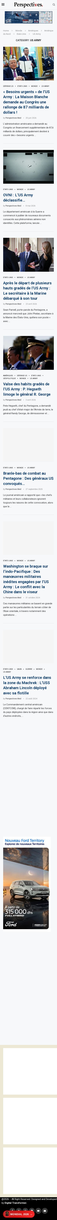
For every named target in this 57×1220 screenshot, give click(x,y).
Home (6, 30)
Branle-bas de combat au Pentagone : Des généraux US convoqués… (28, 478)
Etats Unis (21, 34)
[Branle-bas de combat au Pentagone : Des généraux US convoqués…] (28, 445)
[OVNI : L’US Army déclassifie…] (28, 167)
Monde (19, 30)
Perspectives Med (13, 118)
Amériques (33, 30)
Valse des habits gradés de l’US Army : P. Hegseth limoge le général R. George (27, 389)
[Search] (53, 4)
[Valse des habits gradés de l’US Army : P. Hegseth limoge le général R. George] (28, 353)
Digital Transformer (15, 1202)
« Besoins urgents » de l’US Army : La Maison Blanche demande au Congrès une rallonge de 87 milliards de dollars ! (26, 102)
